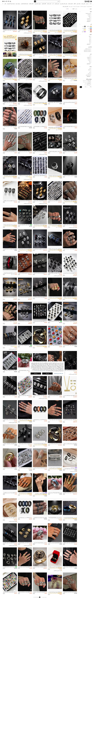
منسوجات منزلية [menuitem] (18, 3)
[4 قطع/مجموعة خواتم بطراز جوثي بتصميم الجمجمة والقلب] (70, 190)
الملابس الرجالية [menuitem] (70, 3)
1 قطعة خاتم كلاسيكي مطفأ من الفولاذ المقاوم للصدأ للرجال (55, 102)
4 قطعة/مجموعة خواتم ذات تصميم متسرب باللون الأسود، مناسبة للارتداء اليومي (55, 54)
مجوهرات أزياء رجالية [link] (76, 6)
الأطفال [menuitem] (75, 3)
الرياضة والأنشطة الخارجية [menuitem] (24, 3)
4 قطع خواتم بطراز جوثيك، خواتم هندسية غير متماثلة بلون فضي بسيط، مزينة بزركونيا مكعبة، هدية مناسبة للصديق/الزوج (70, 345)
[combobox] (73, 9)
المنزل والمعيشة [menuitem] (57, 3)
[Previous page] (40, 597)
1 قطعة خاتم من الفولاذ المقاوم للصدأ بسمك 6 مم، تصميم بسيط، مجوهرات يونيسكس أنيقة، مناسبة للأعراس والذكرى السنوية (10, 467)
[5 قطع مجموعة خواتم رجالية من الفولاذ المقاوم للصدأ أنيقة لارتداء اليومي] (40, 141)
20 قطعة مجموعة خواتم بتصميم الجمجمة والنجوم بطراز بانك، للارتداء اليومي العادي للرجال (70, 54)
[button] (4, 1)
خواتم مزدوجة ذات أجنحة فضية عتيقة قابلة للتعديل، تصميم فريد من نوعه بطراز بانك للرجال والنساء (10, 224)
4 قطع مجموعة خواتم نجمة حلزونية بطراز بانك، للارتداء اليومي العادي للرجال (10, 126)
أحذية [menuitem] (53, 3)
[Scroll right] (2, 4)
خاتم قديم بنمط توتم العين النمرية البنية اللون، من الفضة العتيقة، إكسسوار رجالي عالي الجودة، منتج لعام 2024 (25, 54)
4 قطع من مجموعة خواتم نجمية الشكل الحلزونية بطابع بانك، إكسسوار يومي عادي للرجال (55, 224)
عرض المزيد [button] (88, 21)
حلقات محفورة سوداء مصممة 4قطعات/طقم (25, 175)
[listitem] (69, 22)
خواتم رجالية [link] (70, 6)
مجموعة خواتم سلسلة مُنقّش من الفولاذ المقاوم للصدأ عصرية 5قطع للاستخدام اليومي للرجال (10, 345)
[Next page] (33, 597)
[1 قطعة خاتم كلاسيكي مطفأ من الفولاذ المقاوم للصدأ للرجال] (55, 92)
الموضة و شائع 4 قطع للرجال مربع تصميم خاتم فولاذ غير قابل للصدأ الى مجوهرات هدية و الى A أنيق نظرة (70, 566)
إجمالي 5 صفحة (44, 597)
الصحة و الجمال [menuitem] (49, 3)
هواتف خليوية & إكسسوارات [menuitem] (11, 3)
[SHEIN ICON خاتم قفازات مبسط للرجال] (40, 482)
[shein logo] (88, 1)
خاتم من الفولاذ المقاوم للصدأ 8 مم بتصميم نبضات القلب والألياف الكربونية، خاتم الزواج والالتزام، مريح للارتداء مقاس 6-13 (55, 492)
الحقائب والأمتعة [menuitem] (31, 3)
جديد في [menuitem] (87, 3)
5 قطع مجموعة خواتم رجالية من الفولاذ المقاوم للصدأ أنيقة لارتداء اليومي (40, 151)
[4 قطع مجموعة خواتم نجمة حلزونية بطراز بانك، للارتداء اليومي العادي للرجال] (10, 116)
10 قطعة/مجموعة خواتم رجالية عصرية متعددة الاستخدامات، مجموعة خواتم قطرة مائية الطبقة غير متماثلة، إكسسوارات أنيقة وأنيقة (10, 151)
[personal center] (10, 1)
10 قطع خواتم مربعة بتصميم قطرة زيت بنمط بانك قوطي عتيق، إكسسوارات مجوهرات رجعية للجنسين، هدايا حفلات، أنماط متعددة (70, 443)
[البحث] (35, 1)
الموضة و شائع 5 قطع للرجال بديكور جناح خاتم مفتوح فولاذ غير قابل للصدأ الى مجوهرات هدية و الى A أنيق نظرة (25, 419)
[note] (27, 32)
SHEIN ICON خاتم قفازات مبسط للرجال (41, 493)
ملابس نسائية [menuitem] (83, 3)
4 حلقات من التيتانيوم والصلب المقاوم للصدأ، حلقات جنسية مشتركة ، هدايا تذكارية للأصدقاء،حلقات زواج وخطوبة (55, 151)
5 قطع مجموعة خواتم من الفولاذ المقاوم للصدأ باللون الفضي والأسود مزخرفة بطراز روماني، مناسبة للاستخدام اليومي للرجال (10, 419)
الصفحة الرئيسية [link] (89, 6)
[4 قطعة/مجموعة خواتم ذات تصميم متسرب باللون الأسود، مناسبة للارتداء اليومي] (55, 44)
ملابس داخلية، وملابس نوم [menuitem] (63, 3)
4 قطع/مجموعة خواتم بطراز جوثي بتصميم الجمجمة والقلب (70, 200)
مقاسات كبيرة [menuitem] (78, 3)
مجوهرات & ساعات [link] (83, 6)
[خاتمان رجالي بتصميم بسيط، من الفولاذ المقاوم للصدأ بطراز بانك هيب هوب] (70, 287)
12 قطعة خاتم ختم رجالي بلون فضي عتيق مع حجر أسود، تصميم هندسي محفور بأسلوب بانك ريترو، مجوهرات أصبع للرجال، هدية (55, 321)
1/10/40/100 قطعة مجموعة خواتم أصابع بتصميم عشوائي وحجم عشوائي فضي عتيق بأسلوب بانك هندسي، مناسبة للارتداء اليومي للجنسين (40, 175)
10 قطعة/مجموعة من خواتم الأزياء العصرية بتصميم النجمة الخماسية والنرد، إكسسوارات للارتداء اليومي (40, 224)
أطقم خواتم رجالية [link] (65, 6)
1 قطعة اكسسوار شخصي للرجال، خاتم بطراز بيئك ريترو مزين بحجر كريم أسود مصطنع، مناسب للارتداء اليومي (55, 175)
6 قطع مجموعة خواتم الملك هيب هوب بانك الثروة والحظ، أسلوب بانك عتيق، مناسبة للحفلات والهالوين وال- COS (70, 395)
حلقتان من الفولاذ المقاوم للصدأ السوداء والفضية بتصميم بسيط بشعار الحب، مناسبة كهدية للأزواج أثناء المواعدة (40, 102)
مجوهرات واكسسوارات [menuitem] (37, 3)
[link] (8, 1)
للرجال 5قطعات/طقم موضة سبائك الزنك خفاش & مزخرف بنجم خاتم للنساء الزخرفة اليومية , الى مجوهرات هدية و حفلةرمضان (55, 395)
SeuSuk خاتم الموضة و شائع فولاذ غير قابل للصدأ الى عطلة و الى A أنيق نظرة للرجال (70, 175)
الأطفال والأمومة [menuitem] (44, 3)
